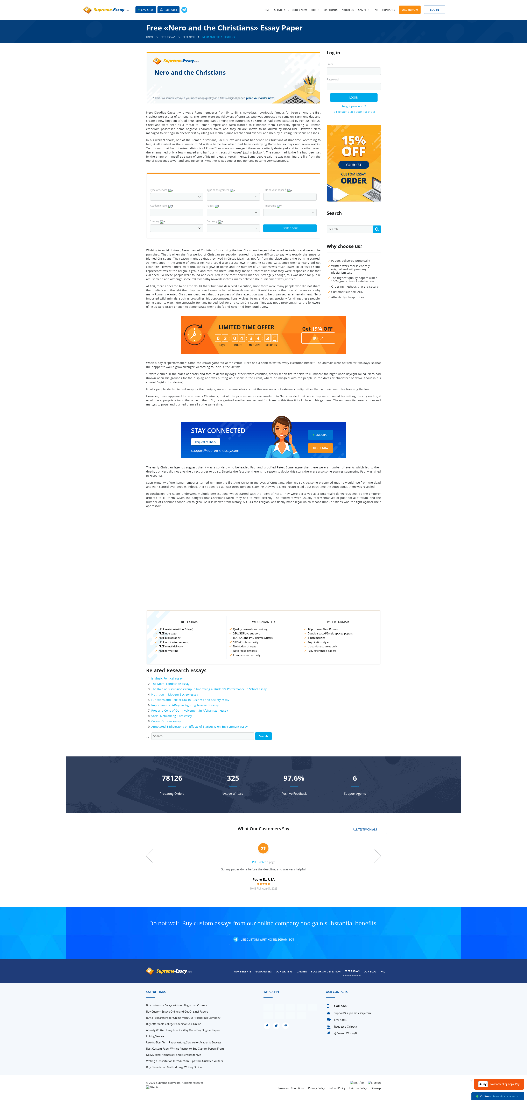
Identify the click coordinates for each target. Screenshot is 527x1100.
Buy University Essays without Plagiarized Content (176, 1005)
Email (330, 64)
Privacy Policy (316, 1088)
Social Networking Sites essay (171, 716)
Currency (212, 221)
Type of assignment (218, 190)
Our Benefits (242, 971)
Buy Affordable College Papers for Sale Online (173, 1024)
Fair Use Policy (358, 1088)
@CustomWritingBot (346, 1033)
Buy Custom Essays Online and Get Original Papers (177, 1011)
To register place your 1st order (353, 112)
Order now (299, 10)
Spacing (154, 221)
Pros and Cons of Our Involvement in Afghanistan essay (189, 710)
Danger (302, 971)
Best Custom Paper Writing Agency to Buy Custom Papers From (185, 1048)
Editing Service (155, 1036)
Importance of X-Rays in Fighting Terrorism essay (185, 705)
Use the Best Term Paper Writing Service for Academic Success (183, 1042)
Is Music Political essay (167, 678)
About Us (348, 10)
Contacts (388, 10)
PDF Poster (259, 862)
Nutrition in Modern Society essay (174, 694)
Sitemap (376, 1088)
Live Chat (322, 435)
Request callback (205, 442)
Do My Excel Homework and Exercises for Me (173, 1055)
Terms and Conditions (290, 1088)
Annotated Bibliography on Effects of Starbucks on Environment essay (199, 726)
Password (333, 79)
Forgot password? (354, 106)
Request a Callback (345, 1026)
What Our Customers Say (263, 829)
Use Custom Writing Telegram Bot (267, 939)
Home (266, 10)
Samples (363, 10)
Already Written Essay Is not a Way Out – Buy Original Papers (183, 1030)
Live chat (146, 10)
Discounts (330, 10)
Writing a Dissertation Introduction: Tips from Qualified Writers (184, 1061)
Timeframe (269, 205)
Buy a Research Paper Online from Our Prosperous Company (183, 1018)
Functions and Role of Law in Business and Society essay (190, 700)
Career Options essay (166, 721)
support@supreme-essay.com (215, 450)
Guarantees (263, 971)
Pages (210, 205)
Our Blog (370, 971)
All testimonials (365, 829)
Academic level (158, 205)
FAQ (375, 10)
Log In (353, 97)
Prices (315, 10)
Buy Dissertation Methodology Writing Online (174, 1067)
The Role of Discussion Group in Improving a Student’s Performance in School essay (209, 689)
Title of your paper (274, 190)
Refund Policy (337, 1088)
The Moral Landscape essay (170, 684)
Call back (170, 10)
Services (280, 10)
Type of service (158, 190)
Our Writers (284, 971)
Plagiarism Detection (325, 971)
